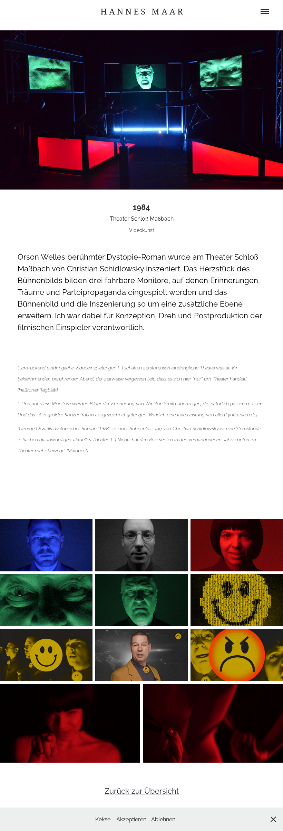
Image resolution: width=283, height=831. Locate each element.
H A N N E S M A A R (141, 11)
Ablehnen (163, 819)
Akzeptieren (131, 819)
